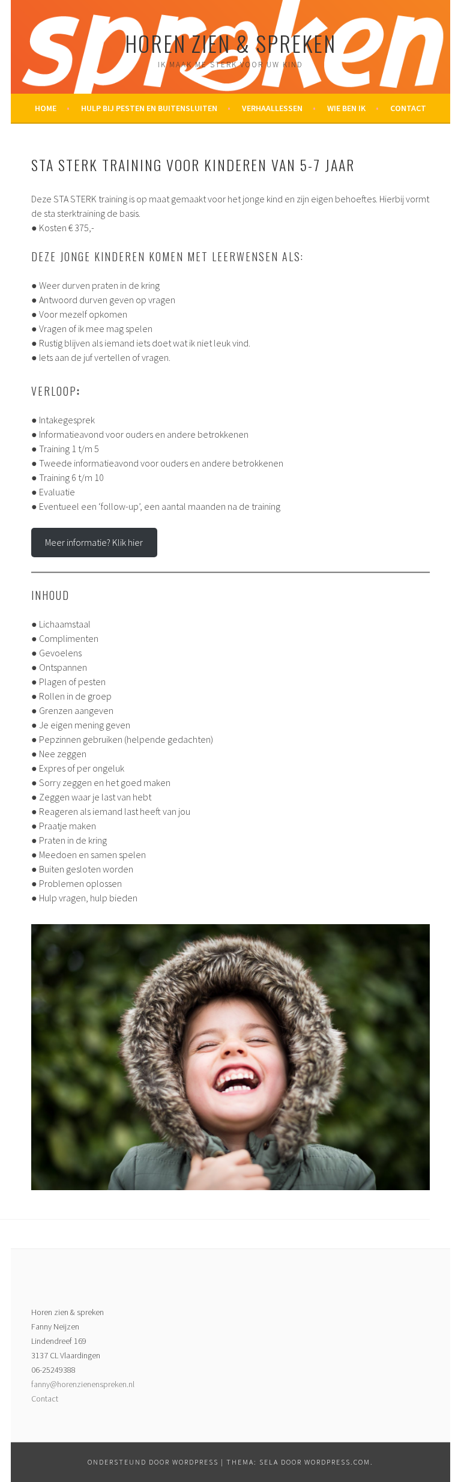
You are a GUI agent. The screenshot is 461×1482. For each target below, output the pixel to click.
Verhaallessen (272, 108)
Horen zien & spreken (230, 43)
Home (45, 108)
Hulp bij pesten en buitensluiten (149, 108)
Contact (408, 108)
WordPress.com (337, 1461)
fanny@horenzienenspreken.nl (82, 1384)
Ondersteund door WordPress (153, 1461)
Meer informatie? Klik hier (94, 542)
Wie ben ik (346, 108)
